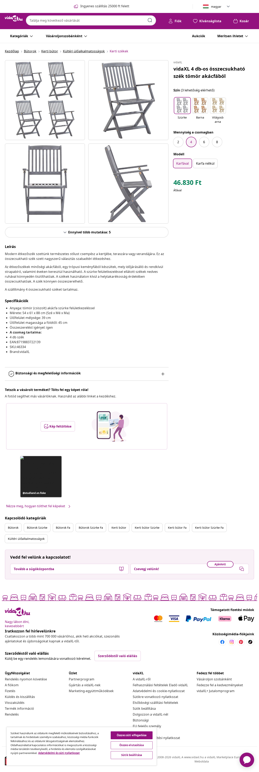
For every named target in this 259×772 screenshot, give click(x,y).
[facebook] (222, 642)
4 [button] (191, 142)
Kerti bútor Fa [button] (177, 527)
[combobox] (91, 20)
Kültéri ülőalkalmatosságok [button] (26, 539)
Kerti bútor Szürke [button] (147, 527)
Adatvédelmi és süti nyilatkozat (59, 753)
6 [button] (204, 142)
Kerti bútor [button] (118, 527)
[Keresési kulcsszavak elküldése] (150, 20)
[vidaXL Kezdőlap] (14, 18)
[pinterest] (241, 642)
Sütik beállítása (144, 708)
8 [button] (217, 142)
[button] (41, 476)
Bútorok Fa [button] (63, 527)
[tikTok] (250, 642)
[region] (81, 746)
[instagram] (232, 642)
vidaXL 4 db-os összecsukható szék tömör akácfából (209, 72)
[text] (187, 183)
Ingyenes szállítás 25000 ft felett (104, 6)
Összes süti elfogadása (131, 735)
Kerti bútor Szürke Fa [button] (209, 527)
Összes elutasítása (131, 745)
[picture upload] (110, 426)
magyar (216, 6)
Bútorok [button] (13, 527)
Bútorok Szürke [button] (37, 527)
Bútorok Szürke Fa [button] (91, 527)
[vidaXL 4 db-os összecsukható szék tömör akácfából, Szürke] (45, 100)
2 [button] (178, 142)
